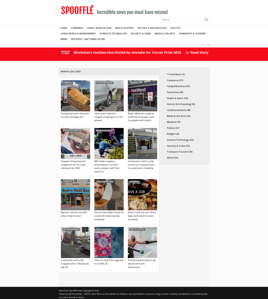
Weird (63, 39)
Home (63, 27)
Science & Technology (113, 33)
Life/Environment (176, 110)
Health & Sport (124, 27)
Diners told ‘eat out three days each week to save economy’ (142, 216)
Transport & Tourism (192, 33)
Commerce (77, 27)
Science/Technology (178, 139)
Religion (171, 133)
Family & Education (99, 27)
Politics (175, 27)
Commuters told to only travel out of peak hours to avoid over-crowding (141, 165)
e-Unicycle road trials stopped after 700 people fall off (75, 264)
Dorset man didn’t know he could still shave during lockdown (109, 216)
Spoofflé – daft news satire (88, 39)
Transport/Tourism (177, 151)
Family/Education (176, 86)
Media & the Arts (165, 33)
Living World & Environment (78, 33)
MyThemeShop (75, 294)
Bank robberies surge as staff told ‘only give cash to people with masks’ (141, 117)
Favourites (173, 92)
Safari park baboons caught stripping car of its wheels (108, 117)
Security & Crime (141, 33)
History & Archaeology (152, 27)
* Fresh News (174, 74)
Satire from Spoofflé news (70, 290)
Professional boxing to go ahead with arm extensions (142, 264)
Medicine (172, 122)
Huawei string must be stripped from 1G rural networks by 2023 (73, 165)
